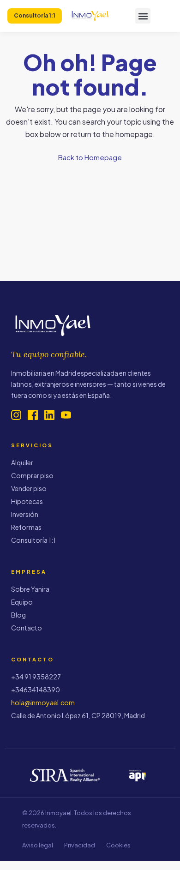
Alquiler (22, 462)
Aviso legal (37, 845)
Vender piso (29, 488)
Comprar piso (32, 475)
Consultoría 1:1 (33, 540)
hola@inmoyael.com (43, 702)
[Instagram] (16, 415)
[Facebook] (33, 415)
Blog (18, 615)
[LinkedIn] (49, 415)
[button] (142, 16)
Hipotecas (27, 501)
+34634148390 (35, 689)
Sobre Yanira (30, 589)
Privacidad (79, 845)
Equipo (22, 602)
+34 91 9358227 (36, 676)
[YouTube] (66, 415)
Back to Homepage (90, 157)
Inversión (24, 514)
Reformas (26, 527)
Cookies (118, 845)
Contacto (26, 628)
